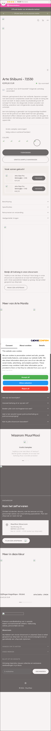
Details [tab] (42, 345)
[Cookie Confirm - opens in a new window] (40, 340)
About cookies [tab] (25, 345)
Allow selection (25, 383)
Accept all (25, 377)
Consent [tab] (9, 345)
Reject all (25, 389)
